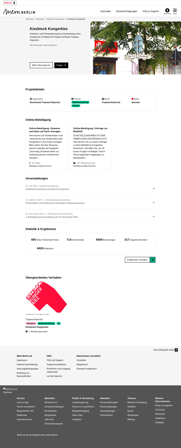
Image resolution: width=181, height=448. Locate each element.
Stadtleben (160, 418)
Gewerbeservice (24, 419)
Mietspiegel (132, 415)
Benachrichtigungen (126, 11)
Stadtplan (159, 422)
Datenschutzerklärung (27, 364)
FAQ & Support (151, 11)
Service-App (22, 402)
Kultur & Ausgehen (164, 405)
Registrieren (82, 364)
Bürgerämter (50, 415)
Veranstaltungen (107, 411)
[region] (45, 239)
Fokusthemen (106, 415)
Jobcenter (49, 419)
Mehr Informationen (41, 65)
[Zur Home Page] (19, 11)
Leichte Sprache (54, 376)
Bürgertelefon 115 (25, 411)
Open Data (77, 415)
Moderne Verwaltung (137, 402)
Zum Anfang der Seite (163, 350)
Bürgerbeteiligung (80, 411)
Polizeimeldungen (108, 407)
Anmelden (81, 360)
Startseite (30, 19)
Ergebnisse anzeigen (137, 260)
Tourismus (160, 410)
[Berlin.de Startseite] (11, 391)
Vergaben (76, 419)
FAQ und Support (55, 360)
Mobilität (131, 407)
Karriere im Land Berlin (83, 407)
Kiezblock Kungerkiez (56, 19)
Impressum (22, 360)
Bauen (130, 411)
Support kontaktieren (56, 364)
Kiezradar (106, 11)
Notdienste (22, 415)
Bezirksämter (51, 411)
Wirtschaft (159, 414)
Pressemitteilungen (109, 402)
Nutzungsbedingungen (27, 369)
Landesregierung (80, 402)
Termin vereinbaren (26, 407)
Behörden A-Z (51, 402)
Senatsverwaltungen (54, 407)
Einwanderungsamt (54, 424)
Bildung (131, 419)
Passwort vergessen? (87, 369)
